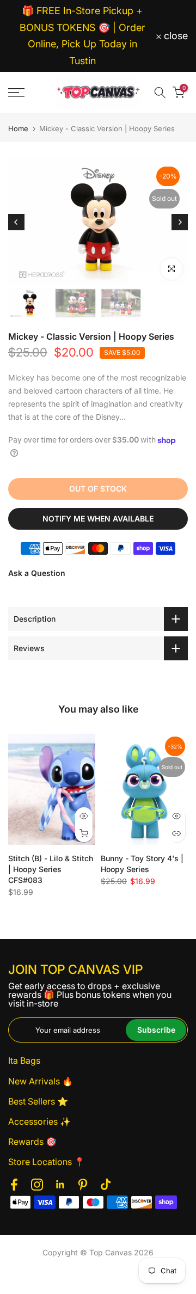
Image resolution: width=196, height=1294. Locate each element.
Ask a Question (36, 573)
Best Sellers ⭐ (38, 1101)
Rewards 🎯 (32, 1141)
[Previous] (16, 222)
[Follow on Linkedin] (60, 1184)
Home (18, 128)
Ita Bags (24, 1060)
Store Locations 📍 (46, 1161)
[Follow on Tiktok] (106, 1184)
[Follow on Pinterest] (83, 1184)
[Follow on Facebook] (14, 1184)
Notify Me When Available (98, 518)
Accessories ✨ (39, 1121)
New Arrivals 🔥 (40, 1081)
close (174, 36)
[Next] (179, 222)
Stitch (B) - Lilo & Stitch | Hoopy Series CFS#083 (50, 869)
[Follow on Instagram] (37, 1184)
